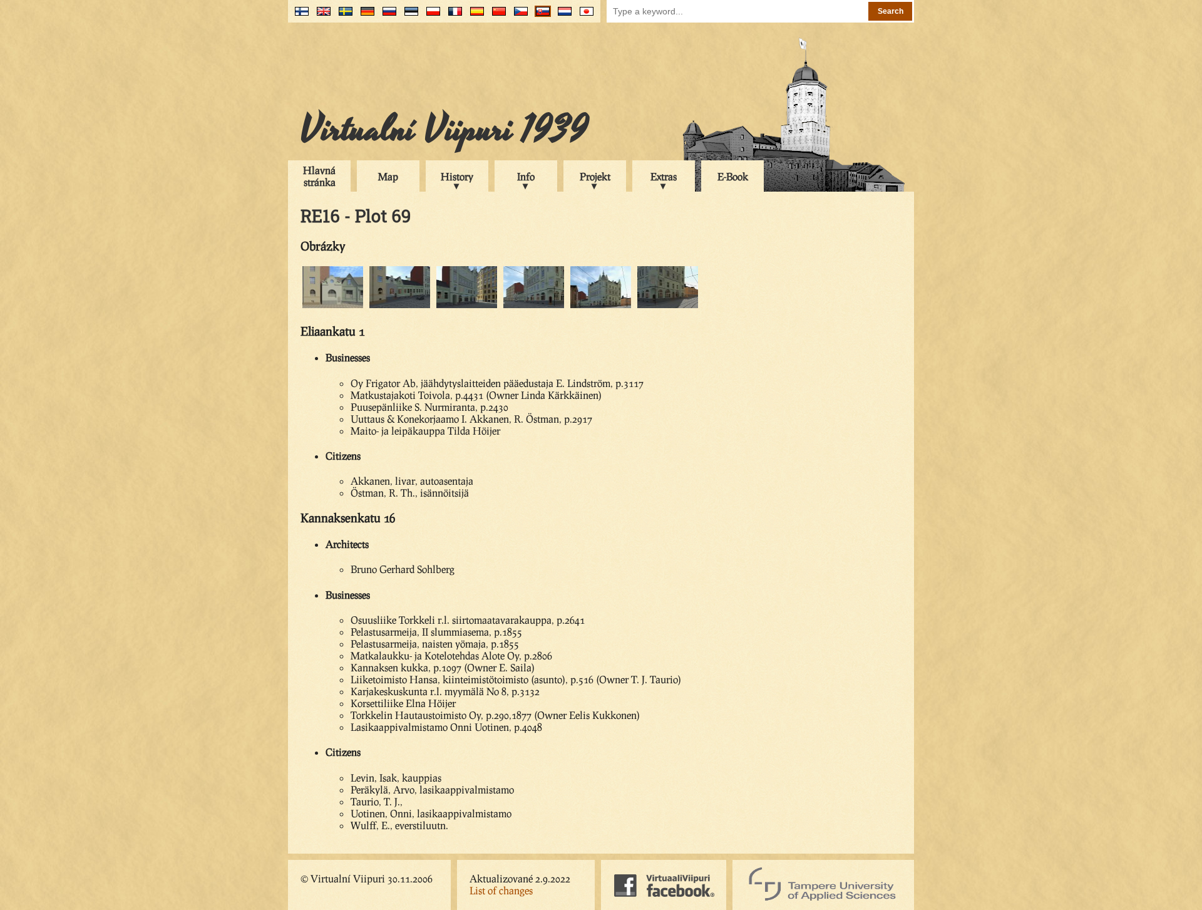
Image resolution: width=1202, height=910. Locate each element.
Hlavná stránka (319, 176)
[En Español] (474, 16)
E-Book (732, 176)
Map (388, 176)
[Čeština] (518, 16)
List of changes (501, 890)
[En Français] (452, 16)
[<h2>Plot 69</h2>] (399, 306)
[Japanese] (584, 16)
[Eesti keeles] (408, 16)
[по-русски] (387, 16)
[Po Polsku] (430, 16)
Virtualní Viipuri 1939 (444, 129)
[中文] (496, 16)
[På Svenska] (343, 16)
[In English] (321, 16)
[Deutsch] (365, 16)
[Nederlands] (562, 16)
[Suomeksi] (299, 16)
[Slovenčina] (540, 16)
